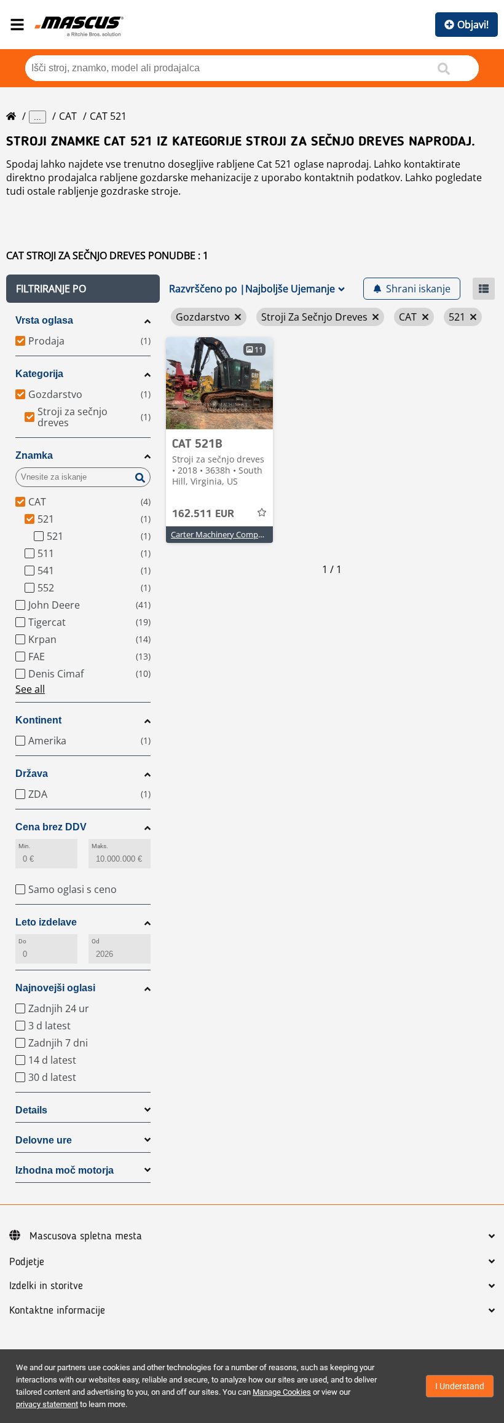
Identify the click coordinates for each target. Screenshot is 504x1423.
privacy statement (47, 1404)
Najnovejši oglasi (55, 988)
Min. (24, 846)
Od (96, 941)
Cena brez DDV (51, 827)
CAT (68, 116)
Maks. (100, 846)
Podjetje (26, 1262)
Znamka (34, 455)
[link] (219, 383)
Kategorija (39, 373)
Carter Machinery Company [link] (221, 534)
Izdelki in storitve (46, 1286)
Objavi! (473, 24)
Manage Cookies (282, 1392)
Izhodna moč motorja (64, 1170)
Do (22, 941)
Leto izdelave (46, 922)
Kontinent (38, 720)
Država (31, 773)
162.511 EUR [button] (203, 514)
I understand (459, 1386)
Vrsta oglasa (44, 320)
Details (31, 1110)
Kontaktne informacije (57, 1310)
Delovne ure (43, 1140)
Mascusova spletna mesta (86, 1236)
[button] (83, 289)
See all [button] (30, 689)
